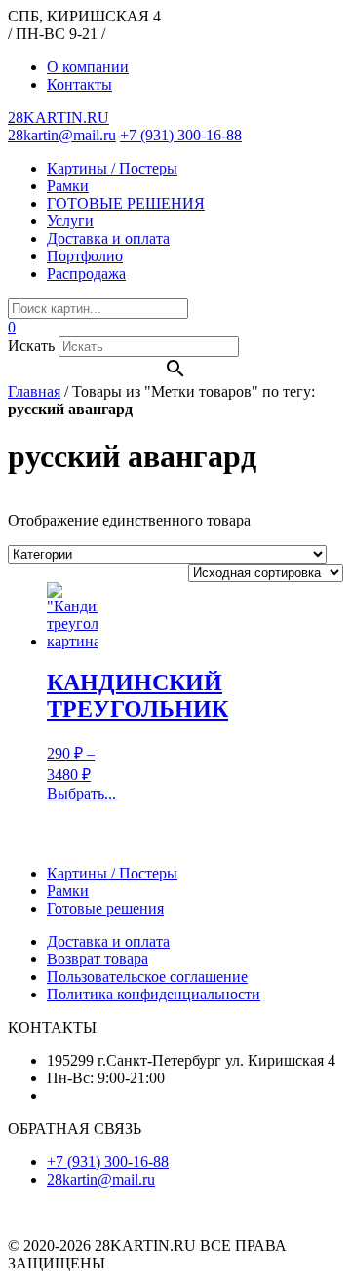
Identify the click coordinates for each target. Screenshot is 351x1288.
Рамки (68, 185)
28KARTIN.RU (58, 117)
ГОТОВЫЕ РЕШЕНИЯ (126, 203)
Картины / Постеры (112, 168)
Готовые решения (105, 908)
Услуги (70, 221)
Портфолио (85, 256)
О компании (88, 67)
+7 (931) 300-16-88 (181, 135)
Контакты (79, 84)
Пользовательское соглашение (147, 976)
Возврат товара (97, 959)
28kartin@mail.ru (62, 135)
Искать (31, 345)
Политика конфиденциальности (153, 994)
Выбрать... (81, 793)
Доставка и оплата (108, 238)
